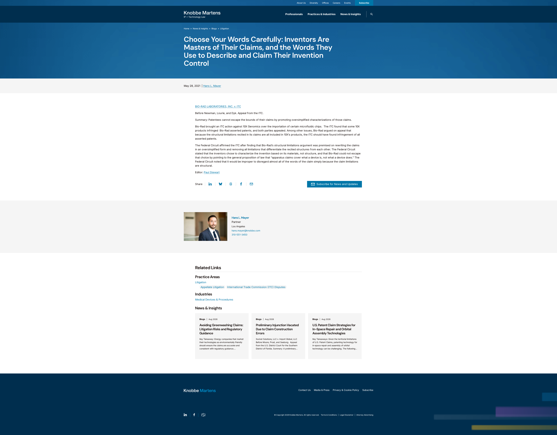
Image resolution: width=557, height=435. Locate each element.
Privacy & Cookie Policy (346, 390)
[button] (371, 14)
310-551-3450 (239, 234)
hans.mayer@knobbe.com (246, 230)
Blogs (214, 28)
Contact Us (304, 390)
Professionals (294, 14)
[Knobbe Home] (200, 390)
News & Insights (350, 14)
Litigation (224, 28)
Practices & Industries (322, 14)
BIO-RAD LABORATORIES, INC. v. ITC (218, 106)
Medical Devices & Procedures (214, 299)
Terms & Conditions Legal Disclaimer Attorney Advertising (347, 415)
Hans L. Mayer (212, 85)
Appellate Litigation (212, 287)
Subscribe (364, 3)
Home (186, 28)
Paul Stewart (212, 172)
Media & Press (321, 390)
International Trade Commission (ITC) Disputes (256, 287)
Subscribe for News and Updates (337, 184)
